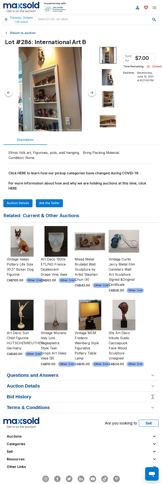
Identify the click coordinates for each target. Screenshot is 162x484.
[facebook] (57, 479)
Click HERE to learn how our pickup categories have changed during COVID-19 (73, 173)
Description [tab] (25, 139)
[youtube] (93, 479)
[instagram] (45, 479)
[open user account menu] (137, 8)
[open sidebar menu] (154, 8)
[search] (154, 19)
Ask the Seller (49, 203)
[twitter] (69, 479)
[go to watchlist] (146, 8)
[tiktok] (105, 479)
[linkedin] (81, 479)
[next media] (91, 92)
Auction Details (18, 203)
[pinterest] (116, 479)
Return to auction (23, 33)
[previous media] (8, 92)
